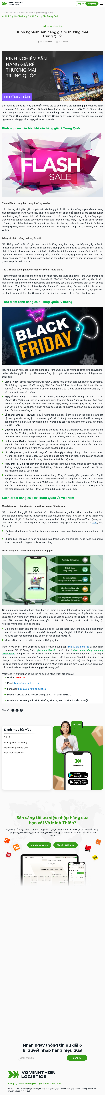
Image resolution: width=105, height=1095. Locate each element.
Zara (94, 522)
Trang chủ (7, 12)
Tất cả (7, 737)
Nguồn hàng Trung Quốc (16, 747)
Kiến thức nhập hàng (14, 752)
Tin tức (20, 12)
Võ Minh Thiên (46, 41)
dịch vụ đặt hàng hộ (78, 646)
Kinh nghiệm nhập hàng (41, 12)
